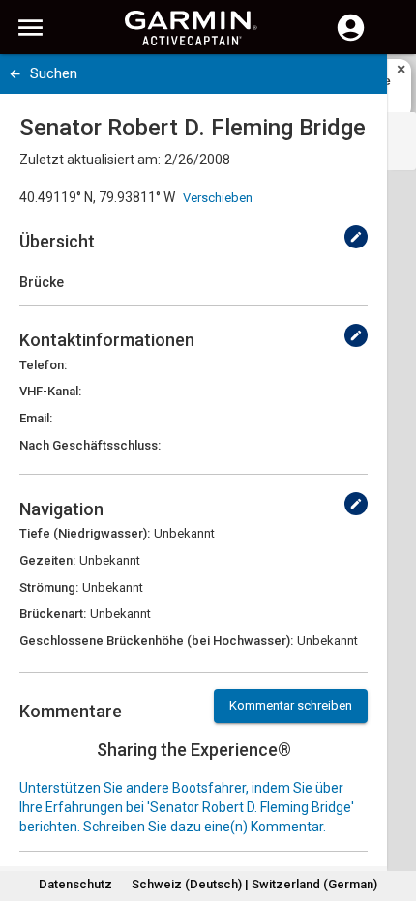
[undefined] (356, 236)
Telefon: (43, 365)
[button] (391, 813)
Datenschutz (75, 884)
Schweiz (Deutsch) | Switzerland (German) (254, 884)
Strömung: (48, 587)
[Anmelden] (351, 38)
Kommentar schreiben (290, 705)
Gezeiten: (47, 560)
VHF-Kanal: (50, 391)
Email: (35, 418)
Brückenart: (52, 613)
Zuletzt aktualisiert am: (90, 159)
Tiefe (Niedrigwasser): (84, 533)
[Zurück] (15, 74)
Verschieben (218, 197)
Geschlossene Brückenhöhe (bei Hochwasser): (156, 640)
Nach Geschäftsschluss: (90, 445)
